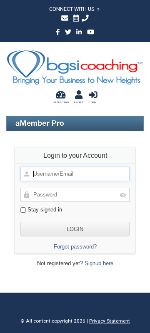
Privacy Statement (109, 321)
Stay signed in (44, 209)
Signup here (99, 263)
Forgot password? (75, 247)
